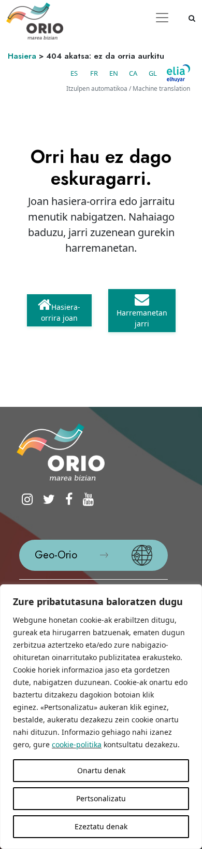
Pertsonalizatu (101, 798)
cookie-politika (77, 744)
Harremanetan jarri (142, 318)
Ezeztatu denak (101, 826)
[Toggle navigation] (162, 18)
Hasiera (22, 56)
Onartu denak (101, 770)
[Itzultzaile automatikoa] (178, 73)
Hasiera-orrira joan (61, 312)
